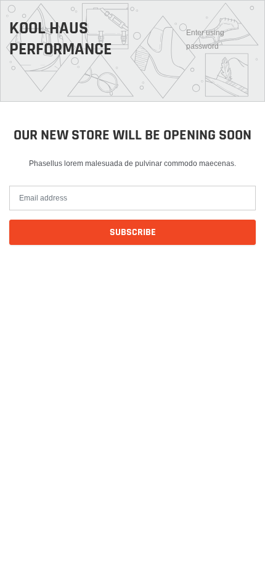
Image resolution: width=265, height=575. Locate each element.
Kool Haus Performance (60, 39)
